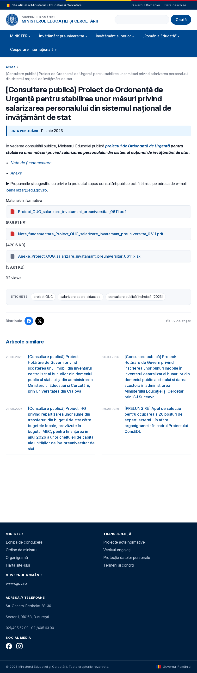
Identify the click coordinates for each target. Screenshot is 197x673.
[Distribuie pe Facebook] (29, 321)
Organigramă (17, 557)
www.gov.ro (16, 583)
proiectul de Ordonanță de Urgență (137, 146)
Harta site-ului (18, 565)
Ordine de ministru (21, 549)
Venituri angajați (116, 549)
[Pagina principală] (12, 19)
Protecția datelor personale (126, 557)
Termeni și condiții (118, 565)
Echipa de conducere (24, 542)
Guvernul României (145, 5)
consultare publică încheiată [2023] (135, 297)
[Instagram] (19, 646)
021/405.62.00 (17, 628)
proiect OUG (43, 297)
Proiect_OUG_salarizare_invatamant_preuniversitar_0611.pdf (72, 211)
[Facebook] (9, 646)
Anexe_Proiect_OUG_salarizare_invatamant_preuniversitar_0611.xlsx (79, 256)
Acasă (10, 67)
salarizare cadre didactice (80, 297)
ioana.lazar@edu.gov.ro (26, 190)
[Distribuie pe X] (39, 321)
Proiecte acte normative (124, 542)
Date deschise (175, 5)
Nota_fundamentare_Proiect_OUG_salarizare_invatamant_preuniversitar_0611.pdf (90, 234)
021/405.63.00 (42, 628)
